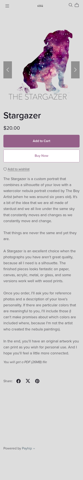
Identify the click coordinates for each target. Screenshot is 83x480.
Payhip (27, 448)
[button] (7, 69)
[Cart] (78, 5)
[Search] (71, 5)
